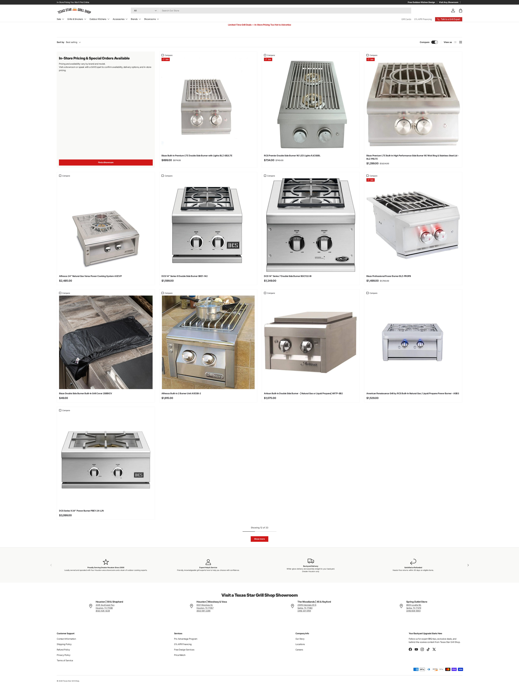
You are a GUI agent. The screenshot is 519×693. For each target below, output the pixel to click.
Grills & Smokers (75, 19)
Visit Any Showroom (448, 2)
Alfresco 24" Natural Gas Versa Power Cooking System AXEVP (90, 276)
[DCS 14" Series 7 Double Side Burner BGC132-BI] (310, 225)
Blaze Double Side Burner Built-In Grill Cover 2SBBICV (85, 393)
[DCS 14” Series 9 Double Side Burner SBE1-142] (208, 225)
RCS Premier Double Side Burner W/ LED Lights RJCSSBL (292, 155)
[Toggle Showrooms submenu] (157, 19)
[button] (461, 11)
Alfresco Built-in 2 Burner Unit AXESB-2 (181, 393)
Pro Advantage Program (185, 638)
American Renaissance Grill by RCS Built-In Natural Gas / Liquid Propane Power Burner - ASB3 (412, 393)
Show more (259, 539)
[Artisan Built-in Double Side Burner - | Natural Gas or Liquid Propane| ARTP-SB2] (310, 342)
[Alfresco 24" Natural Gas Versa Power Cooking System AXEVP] (106, 225)
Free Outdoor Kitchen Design (421, 2)
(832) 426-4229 (103, 611)
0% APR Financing (423, 19)
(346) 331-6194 (304, 611)
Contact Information (66, 638)
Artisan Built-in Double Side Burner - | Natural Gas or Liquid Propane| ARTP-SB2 (303, 393)
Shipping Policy (64, 644)
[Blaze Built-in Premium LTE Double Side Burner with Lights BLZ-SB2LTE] (208, 104)
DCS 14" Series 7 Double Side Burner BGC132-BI (287, 276)
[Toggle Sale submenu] (63, 19)
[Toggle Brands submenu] (139, 19)
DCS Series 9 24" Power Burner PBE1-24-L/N (81, 510)
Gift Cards (406, 19)
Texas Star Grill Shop (71, 681)
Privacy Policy (63, 655)
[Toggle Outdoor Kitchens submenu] (108, 19)
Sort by (60, 42)
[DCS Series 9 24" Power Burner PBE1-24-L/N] (106, 459)
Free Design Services (184, 649)
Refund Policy (63, 649)
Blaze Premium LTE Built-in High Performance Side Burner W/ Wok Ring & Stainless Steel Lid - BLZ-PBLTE (412, 157)
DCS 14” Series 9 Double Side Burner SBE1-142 (184, 276)
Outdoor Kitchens (97, 19)
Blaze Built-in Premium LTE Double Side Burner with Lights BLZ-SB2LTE (197, 155)
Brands (134, 19)
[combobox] (271, 11)
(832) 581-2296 (203, 611)
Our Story (300, 638)
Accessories (118, 19)
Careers (299, 649)
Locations (300, 644)
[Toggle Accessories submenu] (126, 19)
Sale (59, 19)
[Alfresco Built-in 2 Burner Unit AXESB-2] (208, 342)
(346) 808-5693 (413, 611)
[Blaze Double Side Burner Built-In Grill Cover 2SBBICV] (106, 342)
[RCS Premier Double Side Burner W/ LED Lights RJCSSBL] (310, 104)
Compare (424, 42)
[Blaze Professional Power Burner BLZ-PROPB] (413, 225)
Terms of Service (65, 660)
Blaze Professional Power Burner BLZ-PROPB (388, 276)
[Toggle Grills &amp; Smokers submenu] (85, 19)
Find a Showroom (106, 162)
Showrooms (150, 19)
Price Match (179, 655)
